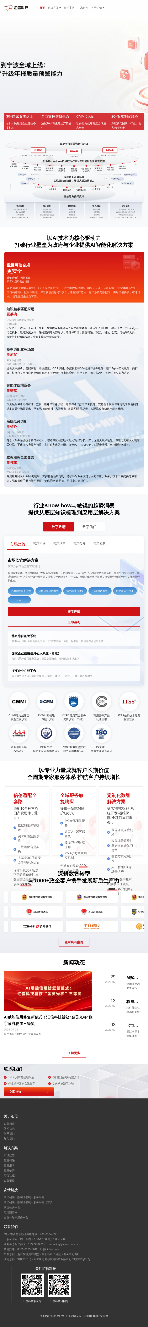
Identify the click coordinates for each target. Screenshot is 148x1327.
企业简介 (9, 1123)
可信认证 (9, 1175)
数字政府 (59, 527)
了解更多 (74, 1053)
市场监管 (9, 1155)
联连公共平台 (12, 1207)
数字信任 (89, 527)
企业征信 (9, 1180)
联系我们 (9, 1133)
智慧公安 (9, 1170)
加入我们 (9, 1138)
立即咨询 (74, 622)
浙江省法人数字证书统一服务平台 (24, 1197)
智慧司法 (9, 1160)
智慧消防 (9, 1165)
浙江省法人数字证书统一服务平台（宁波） (29, 1202)
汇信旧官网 (10, 1212)
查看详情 (74, 611)
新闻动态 (9, 1128)
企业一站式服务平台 (16, 1217)
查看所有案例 (74, 942)
